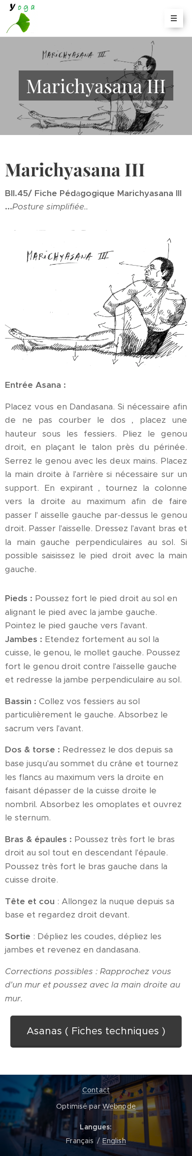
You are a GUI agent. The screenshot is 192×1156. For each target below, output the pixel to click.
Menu (173, 18)
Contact (96, 1090)
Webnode (119, 1106)
